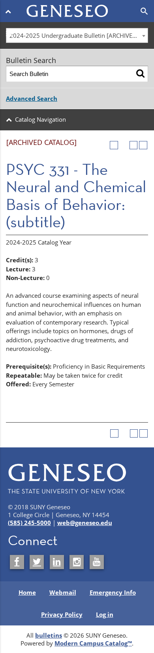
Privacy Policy (62, 614)
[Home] (77, 6)
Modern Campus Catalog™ (93, 643)
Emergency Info (113, 592)
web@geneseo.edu (84, 523)
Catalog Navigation (40, 119)
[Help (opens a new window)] (143, 145)
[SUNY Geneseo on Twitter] (37, 562)
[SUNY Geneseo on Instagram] (76, 562)
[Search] (140, 74)
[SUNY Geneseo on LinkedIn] (57, 562)
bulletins (48, 635)
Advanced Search (31, 98)
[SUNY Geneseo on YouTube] (97, 562)
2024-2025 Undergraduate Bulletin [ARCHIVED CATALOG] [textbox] (78, 35)
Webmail (62, 592)
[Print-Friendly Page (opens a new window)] (134, 145)
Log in (104, 614)
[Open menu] (10, 11)
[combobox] (77, 35)
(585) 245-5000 (29, 523)
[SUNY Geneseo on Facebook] (17, 562)
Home (27, 592)
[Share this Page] (124, 145)
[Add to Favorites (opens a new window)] (114, 145)
